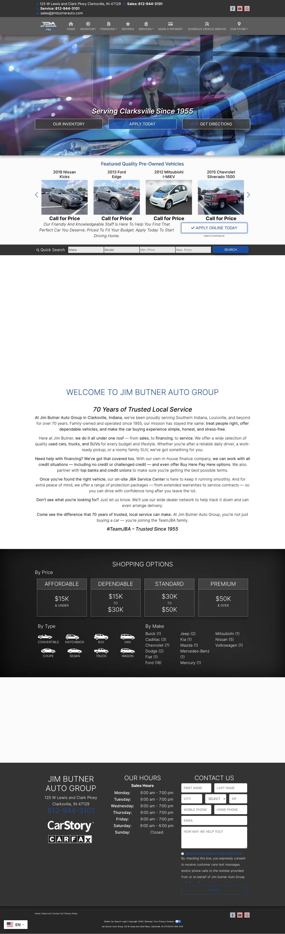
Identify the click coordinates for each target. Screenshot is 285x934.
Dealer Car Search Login (115, 921)
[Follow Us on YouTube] (240, 8)
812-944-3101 (70, 810)
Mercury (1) (190, 662)
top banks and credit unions (105, 470)
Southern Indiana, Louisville (201, 417)
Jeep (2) (188, 633)
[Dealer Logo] (48, 26)
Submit (214, 890)
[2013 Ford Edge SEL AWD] (116, 197)
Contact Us (57, 913)
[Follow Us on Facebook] (232, 8)
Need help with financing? (59, 458)
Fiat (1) (151, 657)
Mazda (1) (189, 645)
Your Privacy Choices (164, 921)
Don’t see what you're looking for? (67, 499)
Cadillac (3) (155, 639)
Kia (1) (186, 639)
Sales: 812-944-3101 (145, 4)
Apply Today (142, 124)
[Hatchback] (74, 639)
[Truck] (101, 653)
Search (230, 250)
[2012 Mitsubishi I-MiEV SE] (168, 197)
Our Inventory (69, 124)
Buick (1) (153, 633)
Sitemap (148, 921)
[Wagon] (127, 653)
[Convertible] (48, 639)
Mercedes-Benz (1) (195, 654)
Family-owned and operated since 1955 (106, 423)
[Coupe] (48, 653)
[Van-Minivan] (127, 639)
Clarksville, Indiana (105, 417)
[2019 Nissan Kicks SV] (64, 197)
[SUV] (101, 639)
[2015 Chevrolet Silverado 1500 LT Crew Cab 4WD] (221, 197)
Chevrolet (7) (157, 645)
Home (37, 913)
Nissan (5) (224, 639)
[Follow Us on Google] (247, 8)
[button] (37, 194)
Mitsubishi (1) (227, 633)
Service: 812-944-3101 (60, 8)
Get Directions (216, 124)
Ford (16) (153, 662)
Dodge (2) (154, 651)
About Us (46, 913)
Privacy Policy (71, 913)
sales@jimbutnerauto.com (62, 13)
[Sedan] (74, 653)
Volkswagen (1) (229, 645)
